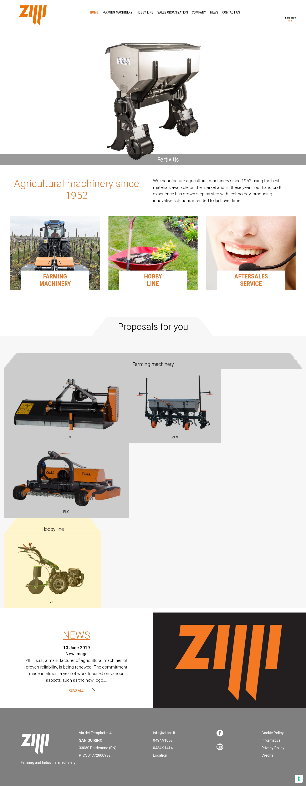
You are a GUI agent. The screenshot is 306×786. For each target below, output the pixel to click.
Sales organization (172, 12)
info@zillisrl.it (164, 733)
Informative (271, 740)
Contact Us (231, 12)
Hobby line (145, 12)
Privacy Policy (272, 748)
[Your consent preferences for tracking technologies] (299, 779)
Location (160, 755)
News (214, 12)
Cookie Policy (272, 733)
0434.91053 (163, 740)
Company (199, 12)
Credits (267, 755)
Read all (77, 690)
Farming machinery (117, 12)
